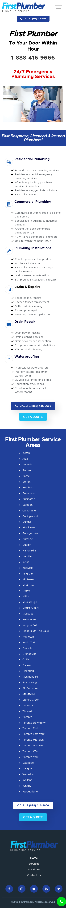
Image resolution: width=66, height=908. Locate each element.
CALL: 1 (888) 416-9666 (34, 18)
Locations (34, 869)
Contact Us (34, 875)
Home (34, 858)
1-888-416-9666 (33, 58)
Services (34, 864)
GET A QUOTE (33, 416)
